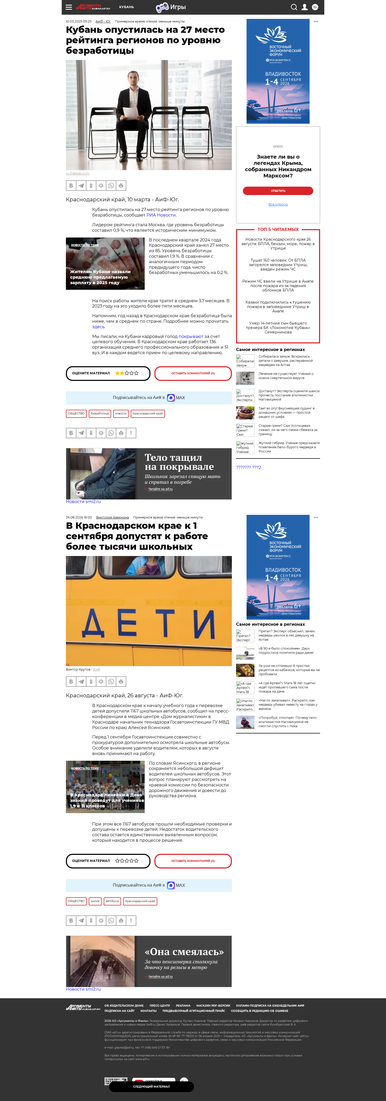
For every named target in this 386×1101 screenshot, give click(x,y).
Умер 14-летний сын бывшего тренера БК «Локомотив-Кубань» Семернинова (278, 327)
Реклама (183, 1005)
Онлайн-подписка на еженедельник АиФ (270, 1005)
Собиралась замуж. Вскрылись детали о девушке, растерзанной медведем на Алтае (286, 360)
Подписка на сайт (119, 1011)
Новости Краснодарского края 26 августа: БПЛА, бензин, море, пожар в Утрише (278, 244)
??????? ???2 (248, 467)
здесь (98, 326)
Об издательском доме (124, 1005)
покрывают (192, 336)
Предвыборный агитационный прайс (194, 1011)
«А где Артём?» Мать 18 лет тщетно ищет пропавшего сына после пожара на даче (287, 687)
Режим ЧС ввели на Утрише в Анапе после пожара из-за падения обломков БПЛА (278, 286)
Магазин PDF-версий (213, 1005)
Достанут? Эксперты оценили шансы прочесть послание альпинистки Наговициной (289, 395)
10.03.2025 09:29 (78, 21)
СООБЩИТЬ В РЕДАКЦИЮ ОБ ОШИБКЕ (259, 1011)
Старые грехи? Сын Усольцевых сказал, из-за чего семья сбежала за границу (288, 430)
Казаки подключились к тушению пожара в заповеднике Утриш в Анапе (278, 307)
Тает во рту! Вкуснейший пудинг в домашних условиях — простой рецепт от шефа (287, 412)
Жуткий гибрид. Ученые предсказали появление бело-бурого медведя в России (289, 447)
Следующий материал (151, 1086)
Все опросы (278, 204)
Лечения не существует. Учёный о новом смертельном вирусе (286, 376)
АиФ (96, 669)
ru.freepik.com (77, 173)
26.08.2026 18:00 (79, 517)
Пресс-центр (160, 1005)
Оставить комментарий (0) (193, 373)
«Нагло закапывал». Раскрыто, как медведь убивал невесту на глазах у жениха (288, 704)
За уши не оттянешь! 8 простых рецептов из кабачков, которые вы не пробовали (289, 670)
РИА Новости (161, 215)
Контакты (148, 1011)
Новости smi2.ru (83, 501)
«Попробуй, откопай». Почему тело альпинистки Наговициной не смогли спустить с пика (288, 722)
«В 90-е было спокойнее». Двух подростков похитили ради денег (286, 650)
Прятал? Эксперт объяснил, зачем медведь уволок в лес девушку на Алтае (287, 635)
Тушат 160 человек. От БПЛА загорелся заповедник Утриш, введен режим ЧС (278, 265)
